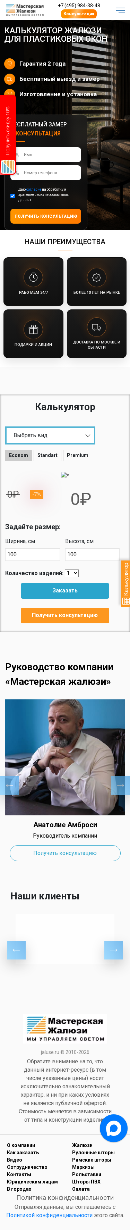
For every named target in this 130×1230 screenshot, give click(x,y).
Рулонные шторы (93, 1152)
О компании (21, 1145)
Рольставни (86, 1174)
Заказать (65, 590)
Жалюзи (82, 1145)
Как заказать (23, 1152)
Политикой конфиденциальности (49, 1215)
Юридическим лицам (32, 1182)
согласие (33, 189)
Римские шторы (91, 1160)
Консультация (78, 13)
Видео (14, 1160)
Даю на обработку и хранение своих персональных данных (43, 195)
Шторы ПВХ (86, 1182)
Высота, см (79, 541)
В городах (19, 1189)
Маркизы (83, 1167)
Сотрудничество (27, 1167)
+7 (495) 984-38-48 (79, 5)
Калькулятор (126, 580)
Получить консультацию (65, 615)
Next (120, 785)
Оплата (81, 1189)
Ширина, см (20, 541)
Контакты (19, 1174)
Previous (9, 785)
